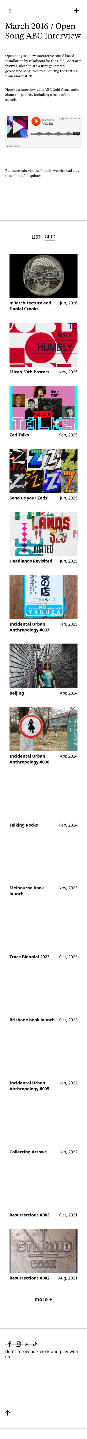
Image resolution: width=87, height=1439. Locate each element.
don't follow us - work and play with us (41, 1354)
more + (44, 1299)
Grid (50, 237)
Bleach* (46, 170)
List (36, 237)
